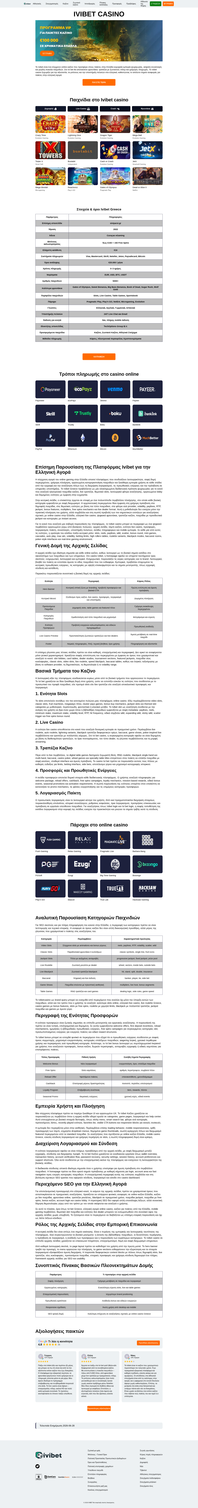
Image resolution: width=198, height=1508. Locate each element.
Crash (113, 109)
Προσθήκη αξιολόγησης (148, 1343)
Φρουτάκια (145, 109)
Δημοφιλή (49, 109)
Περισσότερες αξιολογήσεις (99, 1408)
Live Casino (81, 109)
